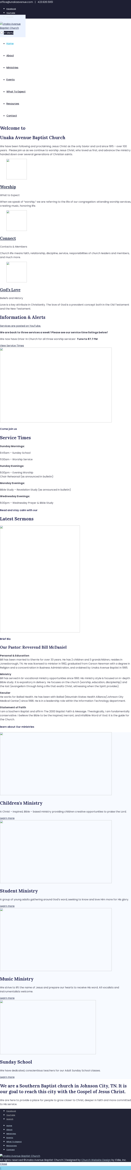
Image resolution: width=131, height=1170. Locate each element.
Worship (8, 186)
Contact (11, 115)
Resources (12, 103)
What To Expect (16, 91)
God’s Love (10, 289)
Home (10, 43)
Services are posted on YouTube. (20, 326)
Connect (8, 238)
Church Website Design (96, 1160)
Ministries (12, 67)
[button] (2, 33)
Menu (8, 33)
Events (10, 79)
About (10, 55)
